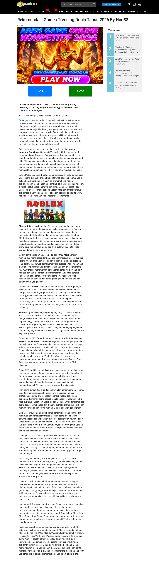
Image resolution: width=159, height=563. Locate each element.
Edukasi (131, 11)
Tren (92, 11)
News (20, 11)
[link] (134, 4)
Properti (122, 11)
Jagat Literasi (41, 11)
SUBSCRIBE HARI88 (110, 4)
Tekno (60, 11)
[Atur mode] (129, 4)
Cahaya (52, 11)
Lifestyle (84, 11)
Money (114, 11)
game (27, 120)
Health (106, 11)
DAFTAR (80, 91)
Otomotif (68, 11)
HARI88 (20, 25)
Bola (76, 11)
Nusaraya (29, 11)
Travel (139, 11)
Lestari (99, 12)
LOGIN (40, 91)
